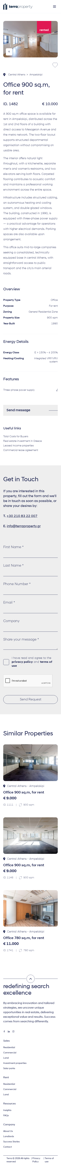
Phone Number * (17, 584)
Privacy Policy (36, 1160)
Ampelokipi (35, 74)
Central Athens (16, 74)
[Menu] (54, 6)
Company (11, 621)
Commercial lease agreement (20, 450)
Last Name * (13, 566)
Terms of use (49, 1160)
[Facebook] (4, 1031)
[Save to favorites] (55, 65)
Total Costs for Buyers (15, 436)
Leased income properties (18, 445)
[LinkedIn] (9, 1031)
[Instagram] (13, 1031)
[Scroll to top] (31, 979)
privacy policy (22, 662)
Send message (18, 410)
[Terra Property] (18, 6)
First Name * (13, 547)
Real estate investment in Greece (22, 441)
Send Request (30, 699)
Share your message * (21, 640)
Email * (9, 603)
